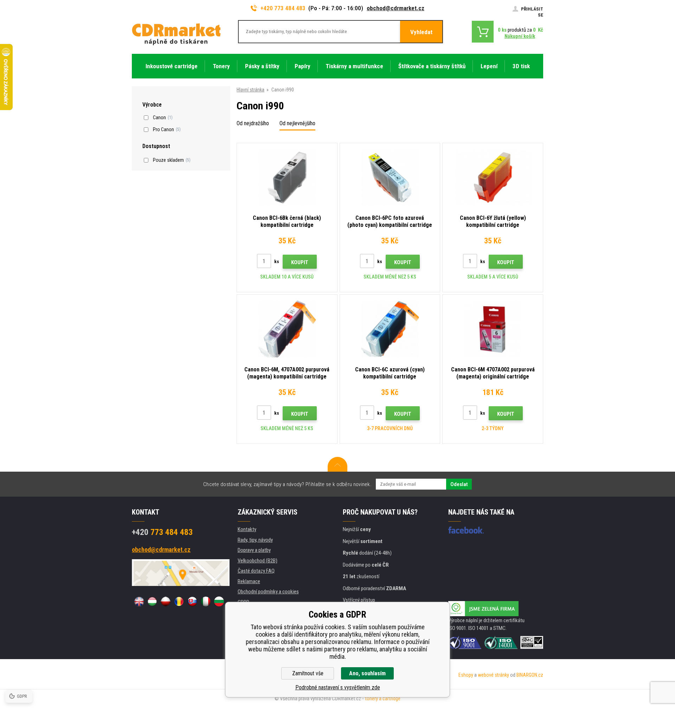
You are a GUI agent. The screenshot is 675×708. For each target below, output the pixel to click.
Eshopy (465, 675)
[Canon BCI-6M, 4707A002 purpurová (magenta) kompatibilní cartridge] (287, 329)
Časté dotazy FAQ (256, 571)
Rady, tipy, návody (255, 540)
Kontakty (247, 529)
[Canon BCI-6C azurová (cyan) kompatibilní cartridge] (390, 329)
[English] (139, 601)
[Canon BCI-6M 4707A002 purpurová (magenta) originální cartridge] (493, 329)
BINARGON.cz (529, 675)
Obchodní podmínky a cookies (268, 591)
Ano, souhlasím (367, 673)
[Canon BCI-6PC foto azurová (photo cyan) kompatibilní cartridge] (390, 177)
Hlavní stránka (250, 90)
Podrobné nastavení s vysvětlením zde (337, 687)
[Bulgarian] (219, 601)
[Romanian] (179, 601)
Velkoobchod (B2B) (257, 560)
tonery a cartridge (382, 698)
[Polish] (166, 601)
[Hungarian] (152, 601)
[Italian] (206, 601)
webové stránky (493, 675)
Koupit (299, 262)
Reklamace (249, 581)
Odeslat (459, 484)
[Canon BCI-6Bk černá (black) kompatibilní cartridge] (287, 177)
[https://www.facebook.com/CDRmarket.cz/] (466, 530)
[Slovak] (192, 601)
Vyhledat (421, 32)
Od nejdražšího (253, 123)
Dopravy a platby (254, 550)
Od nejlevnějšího (297, 123)
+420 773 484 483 (283, 8)
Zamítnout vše (307, 673)
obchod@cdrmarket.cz (395, 8)
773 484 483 (162, 532)
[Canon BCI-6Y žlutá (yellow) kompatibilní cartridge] (493, 177)
